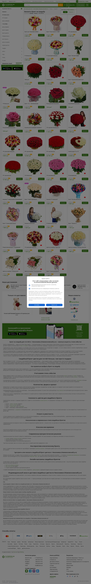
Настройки (36, 305)
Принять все (54, 305)
